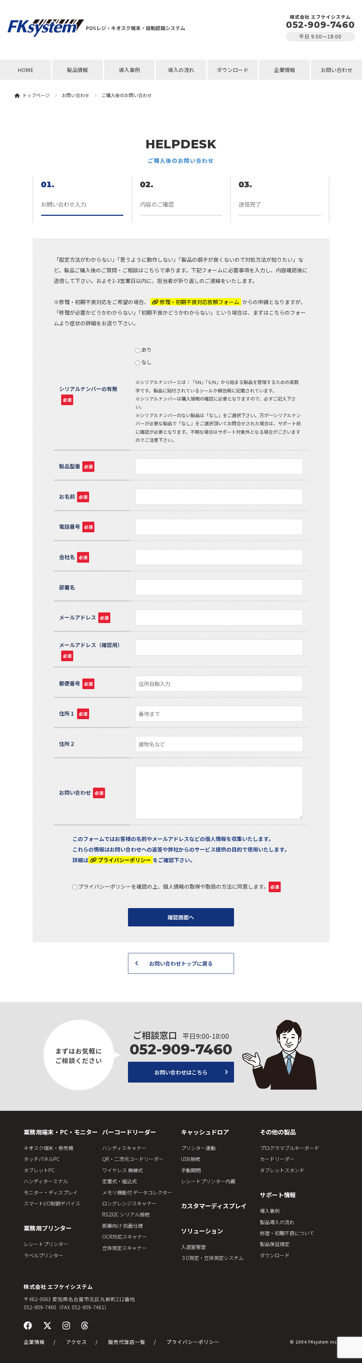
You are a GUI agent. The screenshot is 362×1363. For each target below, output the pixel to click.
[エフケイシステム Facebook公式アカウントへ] (28, 1325)
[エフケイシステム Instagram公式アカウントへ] (66, 1325)
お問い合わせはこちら (181, 1072)
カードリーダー (277, 1158)
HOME (26, 69)
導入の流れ (181, 69)
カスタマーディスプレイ (214, 1205)
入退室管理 (193, 1246)
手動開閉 (191, 1170)
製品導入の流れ (277, 1222)
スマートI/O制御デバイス (52, 1203)
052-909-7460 (320, 24)
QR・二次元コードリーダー (133, 1158)
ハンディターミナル (46, 1181)
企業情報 (284, 69)
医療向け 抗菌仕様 (122, 1225)
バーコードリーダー (129, 1131)
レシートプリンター (46, 1244)
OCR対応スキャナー (124, 1236)
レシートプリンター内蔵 (208, 1181)
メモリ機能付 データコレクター (137, 1192)
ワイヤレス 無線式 (122, 1170)
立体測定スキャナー (124, 1247)
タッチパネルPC (42, 1158)
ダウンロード (233, 69)
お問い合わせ (336, 69)
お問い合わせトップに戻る (181, 963)
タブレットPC (39, 1170)
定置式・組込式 (119, 1181)
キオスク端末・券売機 (48, 1147)
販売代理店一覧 (126, 1341)
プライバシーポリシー (193, 1341)
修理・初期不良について (287, 1233)
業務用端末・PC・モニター (61, 1131)
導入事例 (129, 69)
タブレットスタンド (282, 1170)
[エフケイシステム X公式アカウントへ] (47, 1325)
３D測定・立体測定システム (212, 1257)
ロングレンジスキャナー (129, 1203)
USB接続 (190, 1158)
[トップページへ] (46, 27)
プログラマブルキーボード (289, 1147)
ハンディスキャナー (124, 1147)
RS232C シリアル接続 (126, 1214)
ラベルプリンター (43, 1255)
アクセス (76, 1341)
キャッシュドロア (205, 1131)
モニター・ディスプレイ (51, 1192)
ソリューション (202, 1230)
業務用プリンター (48, 1227)
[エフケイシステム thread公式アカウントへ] (85, 1325)
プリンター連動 (198, 1147)
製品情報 (77, 69)
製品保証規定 (275, 1244)
